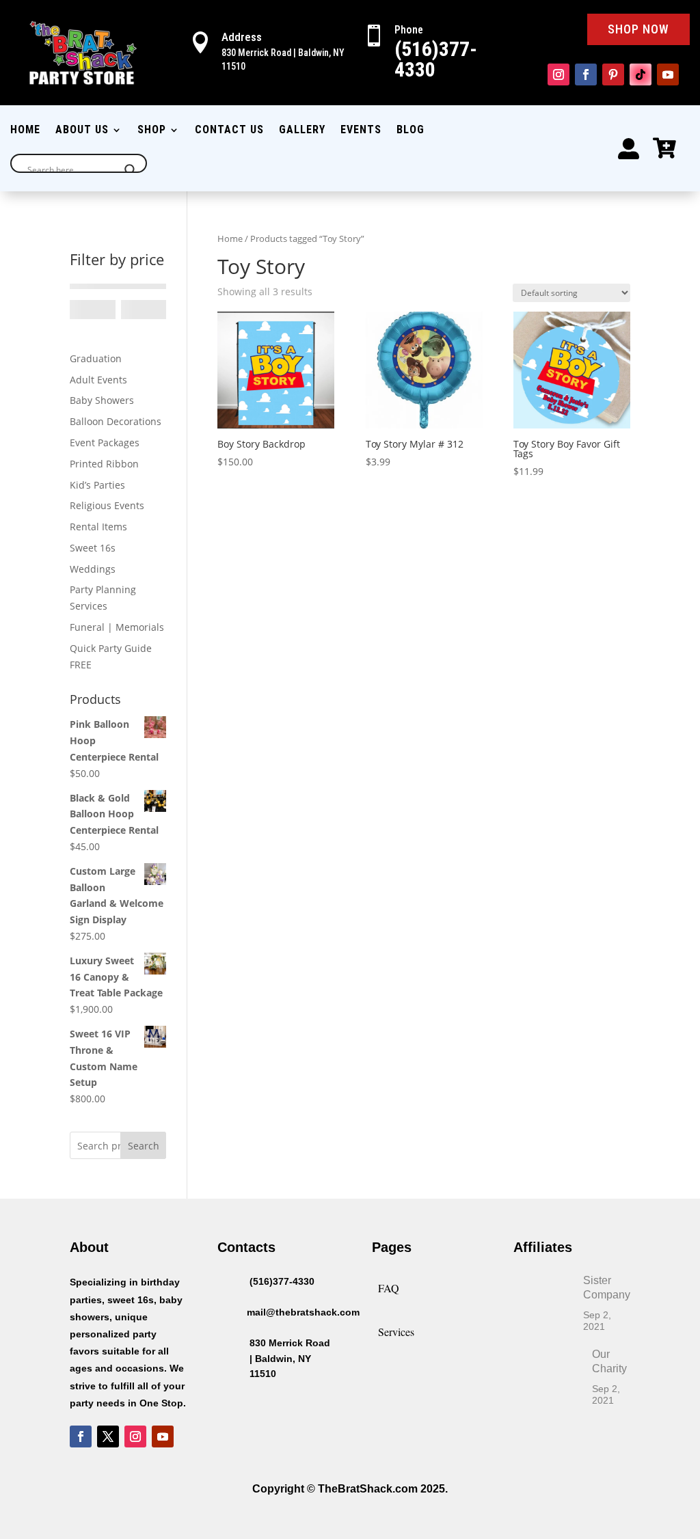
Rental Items (98, 526)
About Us (82, 130)
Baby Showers (102, 400)
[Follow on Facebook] (586, 74)
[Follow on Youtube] (668, 74)
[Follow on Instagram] (558, 74)
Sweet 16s (93, 547)
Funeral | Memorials (117, 627)
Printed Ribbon (104, 463)
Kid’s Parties (97, 484)
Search (143, 1145)
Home (25, 130)
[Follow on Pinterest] (613, 74)
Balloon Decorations (115, 421)
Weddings (93, 568)
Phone (408, 29)
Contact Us (229, 130)
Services (396, 1331)
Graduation (96, 358)
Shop (151, 130)
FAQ (388, 1288)
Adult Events (98, 379)
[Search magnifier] (130, 170)
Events (360, 130)
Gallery (302, 130)
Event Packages (104, 442)
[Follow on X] (108, 1436)
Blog (410, 130)
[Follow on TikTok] (640, 74)
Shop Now (638, 29)
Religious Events (107, 505)
